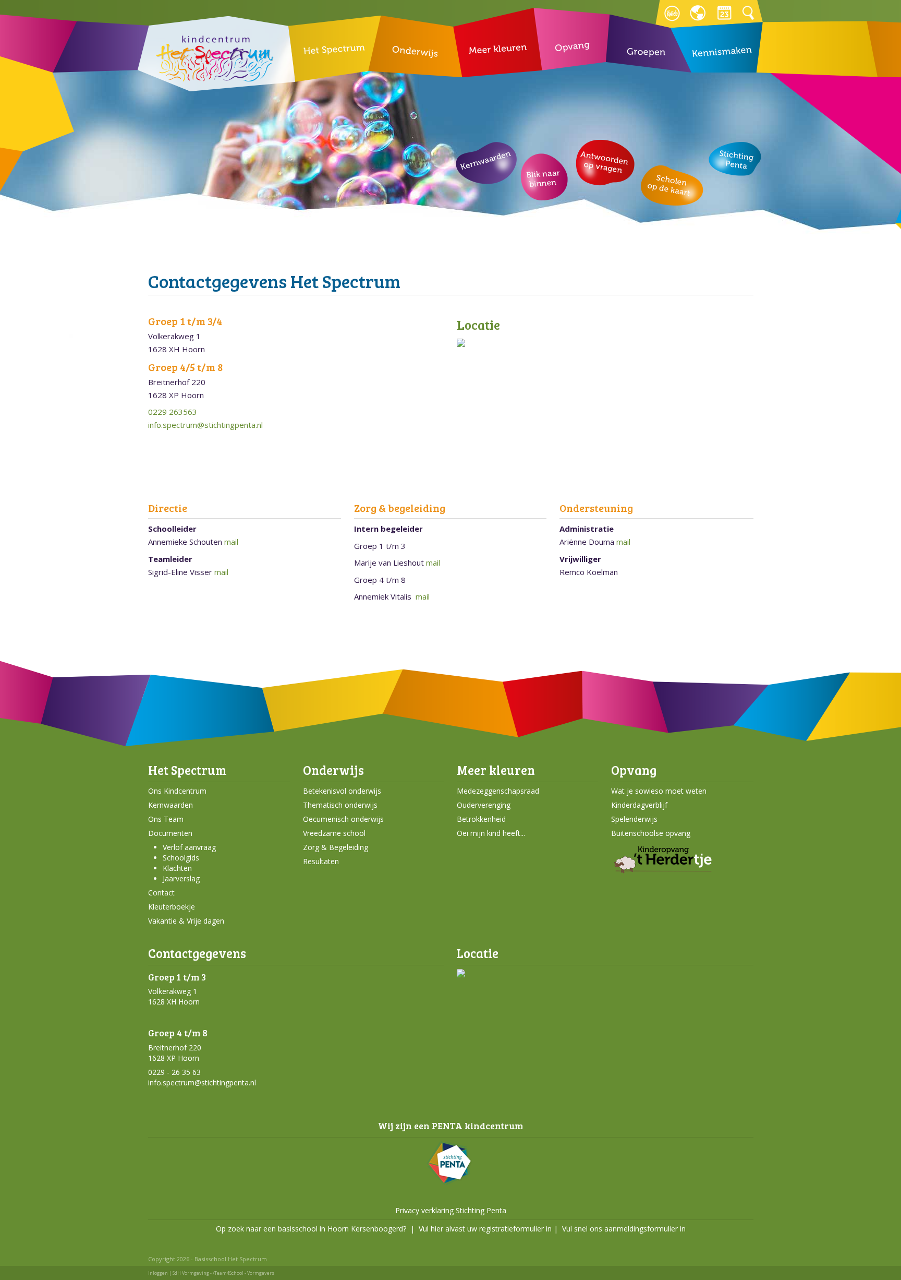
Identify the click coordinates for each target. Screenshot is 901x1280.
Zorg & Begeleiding (335, 847)
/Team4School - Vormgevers (243, 1273)
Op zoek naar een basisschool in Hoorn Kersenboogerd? (311, 1229)
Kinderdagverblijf (639, 805)
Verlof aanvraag (189, 847)
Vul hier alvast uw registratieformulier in (485, 1229)
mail (231, 541)
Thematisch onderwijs (340, 805)
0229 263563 (172, 411)
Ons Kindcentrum (177, 791)
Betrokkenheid (481, 819)
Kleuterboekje (171, 907)
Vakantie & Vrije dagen (186, 921)
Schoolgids (181, 858)
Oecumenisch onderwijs (343, 819)
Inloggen (158, 1273)
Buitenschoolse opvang (650, 833)
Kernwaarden (170, 805)
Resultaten (321, 861)
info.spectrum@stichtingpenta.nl (205, 425)
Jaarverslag (181, 878)
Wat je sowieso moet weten (659, 791)
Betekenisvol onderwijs (342, 791)
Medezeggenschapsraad (498, 791)
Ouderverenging (483, 805)
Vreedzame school (334, 833)
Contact (161, 893)
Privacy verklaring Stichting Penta (450, 1210)
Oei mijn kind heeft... (491, 833)
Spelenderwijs (634, 819)
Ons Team (166, 819)
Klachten (177, 868)
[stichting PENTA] (450, 1182)
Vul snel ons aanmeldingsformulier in (624, 1229)
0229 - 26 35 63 (174, 1072)
